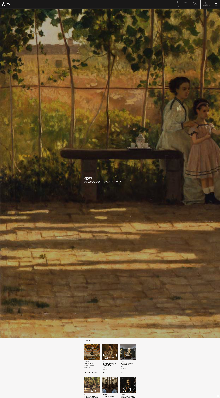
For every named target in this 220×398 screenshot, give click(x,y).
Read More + (87, 367)
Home (87, 340)
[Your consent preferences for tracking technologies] (218, 396)
